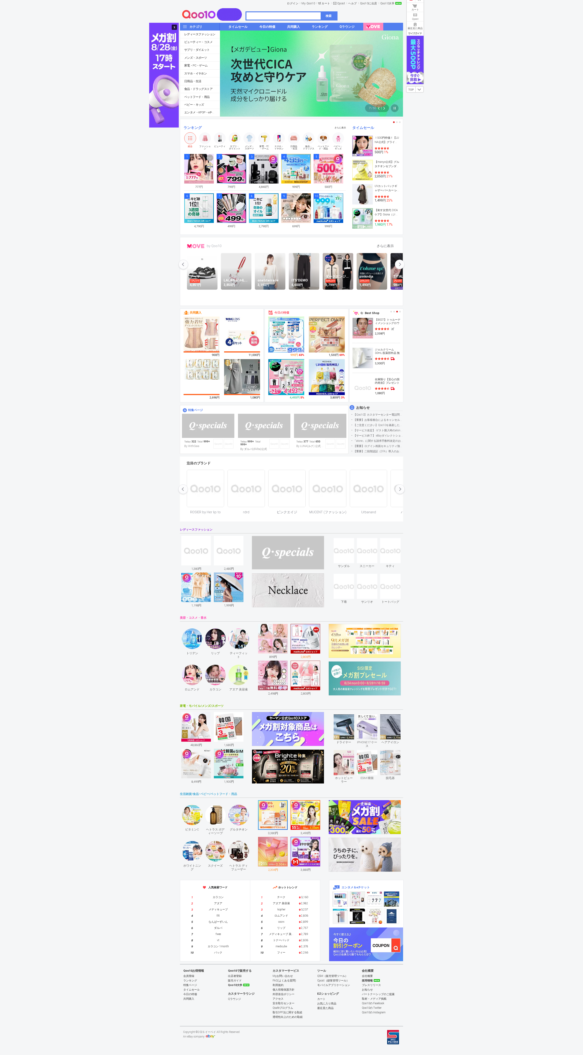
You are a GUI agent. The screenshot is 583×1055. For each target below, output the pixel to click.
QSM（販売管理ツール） (332, 976)
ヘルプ (352, 3)
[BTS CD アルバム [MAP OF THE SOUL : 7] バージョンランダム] (374, 899)
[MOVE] (373, 27)
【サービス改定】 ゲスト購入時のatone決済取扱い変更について (378, 430)
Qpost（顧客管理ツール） (333, 980)
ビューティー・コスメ (198, 42)
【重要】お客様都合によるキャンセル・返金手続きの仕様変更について (378, 419)
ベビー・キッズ (194, 104)
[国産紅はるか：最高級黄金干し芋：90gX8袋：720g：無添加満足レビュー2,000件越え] (202, 369)
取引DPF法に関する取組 (287, 1012)
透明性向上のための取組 (288, 1017)
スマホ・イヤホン (195, 73)
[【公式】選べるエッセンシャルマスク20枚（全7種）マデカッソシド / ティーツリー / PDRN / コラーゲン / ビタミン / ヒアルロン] (327, 377)
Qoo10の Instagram (374, 1012)
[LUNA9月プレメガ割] (320, 426)
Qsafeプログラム (283, 1007)
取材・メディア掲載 (374, 998)
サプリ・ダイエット (197, 49)
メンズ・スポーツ (195, 57)
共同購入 (196, 312)
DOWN (419, 89)
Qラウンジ (234, 999)
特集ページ (195, 410)
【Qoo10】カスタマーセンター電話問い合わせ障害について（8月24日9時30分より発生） (378, 414)
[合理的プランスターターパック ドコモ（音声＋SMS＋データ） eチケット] (391, 916)
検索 (329, 16)
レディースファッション (199, 34)
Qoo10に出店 (368, 3)
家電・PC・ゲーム (196, 65)
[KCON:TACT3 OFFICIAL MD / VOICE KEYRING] (340, 899)
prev (183, 264)
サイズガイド (415, 33)
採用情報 (367, 980)
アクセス (278, 998)
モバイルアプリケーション (333, 985)
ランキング (193, 127)
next (399, 264)
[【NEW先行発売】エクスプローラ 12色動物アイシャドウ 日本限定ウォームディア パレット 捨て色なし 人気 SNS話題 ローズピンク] (327, 334)
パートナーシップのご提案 (378, 994)
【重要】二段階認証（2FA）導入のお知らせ (378, 451)
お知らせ (363, 408)
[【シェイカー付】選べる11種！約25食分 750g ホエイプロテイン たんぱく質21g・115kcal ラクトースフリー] (286, 377)
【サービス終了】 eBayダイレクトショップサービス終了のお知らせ (378, 435)
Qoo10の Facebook (373, 1003)
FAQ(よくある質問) (284, 980)
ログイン (292, 3)
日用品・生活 (192, 81)
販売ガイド (235, 980)
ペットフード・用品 (197, 97)
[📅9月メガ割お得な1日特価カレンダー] (264, 426)
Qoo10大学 (387, 3)
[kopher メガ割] (208, 426)
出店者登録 (235, 976)
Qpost (341, 3)
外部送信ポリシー (283, 994)
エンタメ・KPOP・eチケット (202, 112)
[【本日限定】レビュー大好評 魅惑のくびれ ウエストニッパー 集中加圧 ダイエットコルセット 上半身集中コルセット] (202, 334)
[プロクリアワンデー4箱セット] (242, 334)
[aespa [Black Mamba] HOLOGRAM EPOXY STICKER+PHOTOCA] (357, 899)
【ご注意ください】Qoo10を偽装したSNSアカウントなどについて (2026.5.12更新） (378, 425)
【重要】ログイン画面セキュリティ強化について (378, 446)
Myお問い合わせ (283, 976)
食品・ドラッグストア (198, 89)
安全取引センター (283, 1003)
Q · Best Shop (370, 313)
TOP (411, 89)
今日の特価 (281, 312)
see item (347, 541)
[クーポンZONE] (366, 944)
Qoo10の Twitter (371, 1007)
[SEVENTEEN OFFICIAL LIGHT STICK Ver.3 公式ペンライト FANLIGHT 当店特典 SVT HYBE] (340, 916)
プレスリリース (371, 985)
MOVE (196, 246)
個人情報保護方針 (283, 989)
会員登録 (188, 976)
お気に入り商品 (326, 1003)
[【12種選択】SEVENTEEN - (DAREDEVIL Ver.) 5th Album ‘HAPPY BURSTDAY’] (357, 916)
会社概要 (367, 976)
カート (326, 3)
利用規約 (278, 985)
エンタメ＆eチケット (356, 887)
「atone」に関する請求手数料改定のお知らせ (378, 440)
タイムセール (363, 127)
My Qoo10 (308, 3)
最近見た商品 (325, 1008)
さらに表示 (340, 127)
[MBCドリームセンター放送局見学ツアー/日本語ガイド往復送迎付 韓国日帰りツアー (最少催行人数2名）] (391, 899)
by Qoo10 (214, 246)
